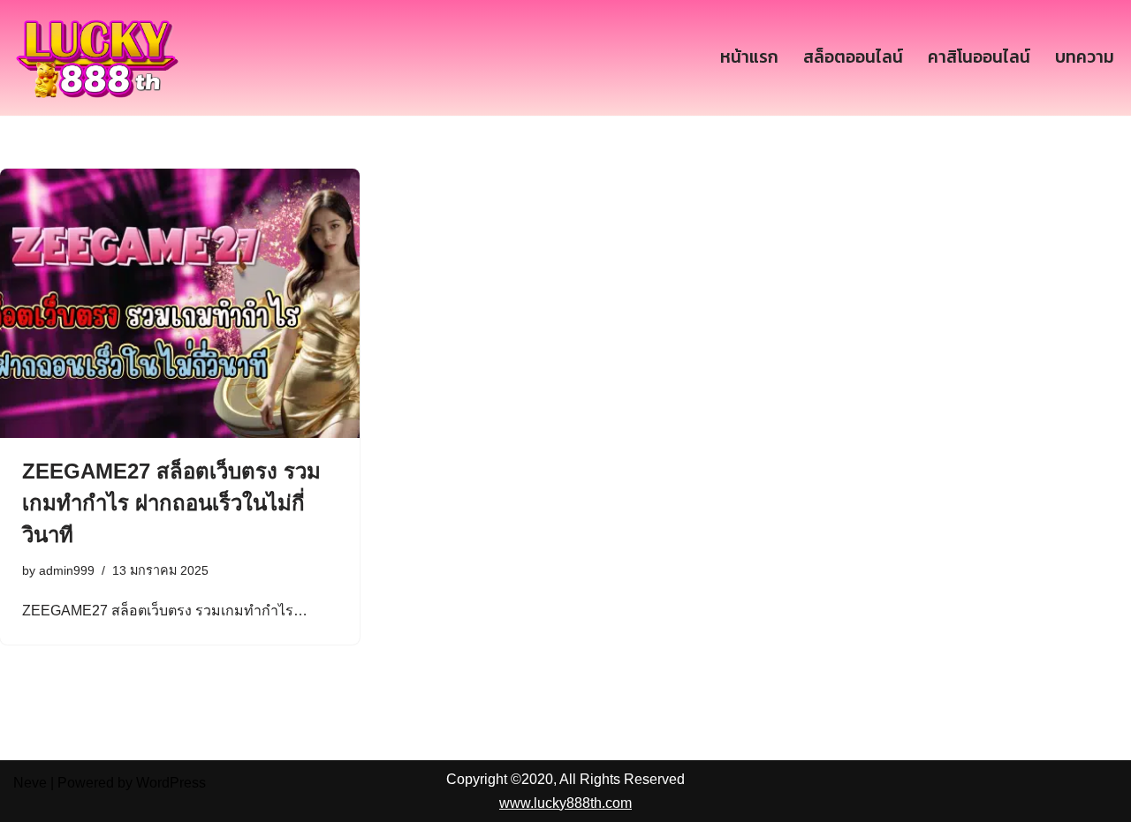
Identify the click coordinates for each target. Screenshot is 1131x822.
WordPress (171, 782)
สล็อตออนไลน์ (853, 57)
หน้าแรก (749, 57)
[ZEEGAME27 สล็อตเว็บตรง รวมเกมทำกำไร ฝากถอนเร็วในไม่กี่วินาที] (180, 303)
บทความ (1084, 57)
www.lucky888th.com (565, 803)
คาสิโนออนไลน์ (979, 57)
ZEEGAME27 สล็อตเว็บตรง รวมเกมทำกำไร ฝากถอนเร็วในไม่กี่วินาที (171, 503)
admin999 (67, 570)
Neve (30, 782)
